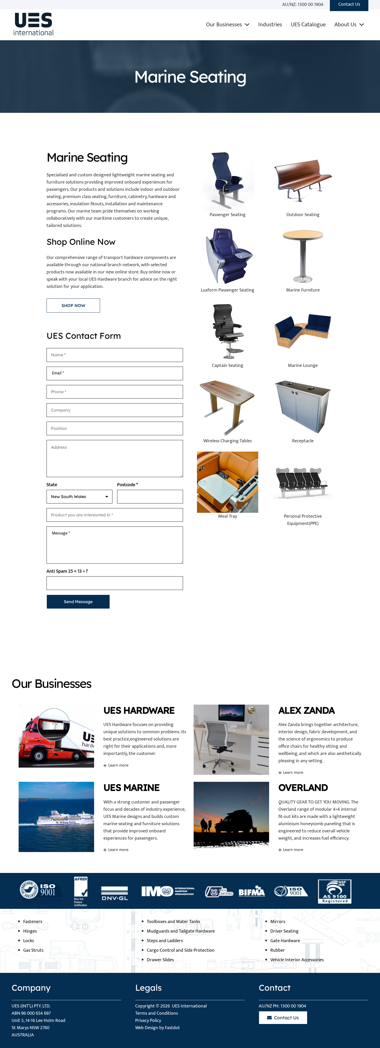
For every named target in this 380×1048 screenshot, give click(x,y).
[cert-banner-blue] (190, 891)
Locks (28, 941)
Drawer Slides (160, 960)
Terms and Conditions (156, 1013)
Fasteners (32, 922)
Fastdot (172, 1028)
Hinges (30, 931)
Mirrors (277, 922)
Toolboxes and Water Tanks (173, 922)
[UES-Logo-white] (33, 25)
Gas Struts (33, 950)
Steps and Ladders (165, 941)
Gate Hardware (285, 941)
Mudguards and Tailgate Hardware (181, 931)
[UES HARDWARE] (103, 740)
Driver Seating (284, 931)
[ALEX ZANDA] (278, 740)
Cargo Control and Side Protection (181, 950)
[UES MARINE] (103, 817)
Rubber (277, 950)
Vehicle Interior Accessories (297, 960)
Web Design (146, 1028)
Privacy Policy (148, 1021)
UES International (189, 1006)
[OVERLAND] (278, 817)
